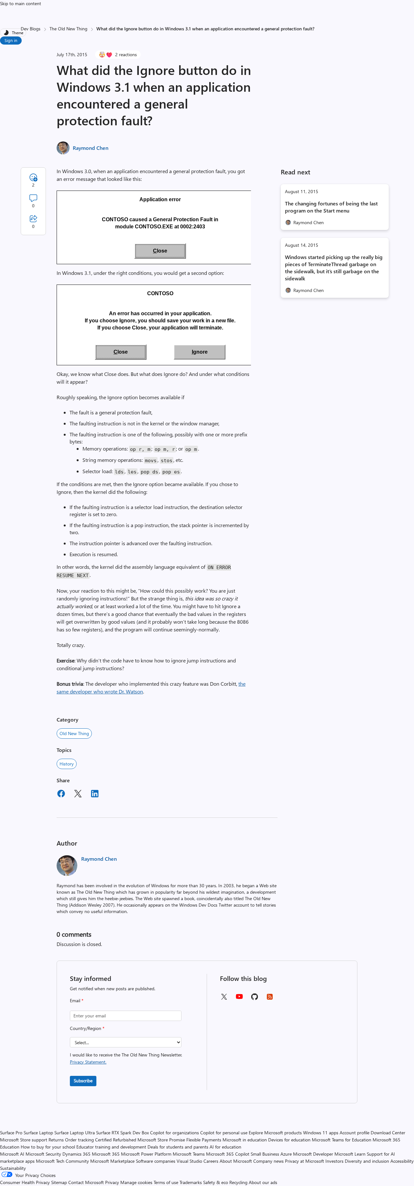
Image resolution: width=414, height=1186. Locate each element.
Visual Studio (189, 1161)
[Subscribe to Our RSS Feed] (270, 999)
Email (76, 1000)
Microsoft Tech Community (62, 1161)
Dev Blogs (30, 29)
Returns (56, 1140)
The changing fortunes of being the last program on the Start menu (331, 207)
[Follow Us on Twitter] (224, 999)
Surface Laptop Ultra (74, 1132)
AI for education (225, 1147)
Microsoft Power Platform (146, 1154)
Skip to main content (20, 3)
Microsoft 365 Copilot (227, 1154)
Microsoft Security (43, 1154)
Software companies (155, 1161)
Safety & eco (215, 1182)
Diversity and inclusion (367, 1161)
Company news (268, 1161)
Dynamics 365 (76, 1154)
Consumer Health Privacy (25, 1182)
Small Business (265, 1154)
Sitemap (59, 1182)
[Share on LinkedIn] (94, 794)
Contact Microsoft (86, 1182)
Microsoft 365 (106, 1154)
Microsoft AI (12, 1154)
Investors (334, 1161)
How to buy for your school (48, 1147)
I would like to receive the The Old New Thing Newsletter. (126, 1058)
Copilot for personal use (223, 1132)
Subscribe (83, 1080)
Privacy (112, 1182)
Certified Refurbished (115, 1140)
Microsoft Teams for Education (341, 1140)
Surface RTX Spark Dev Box (122, 1132)
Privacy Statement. (88, 1062)
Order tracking (79, 1140)
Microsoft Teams (189, 1154)
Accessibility (402, 1161)
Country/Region (87, 1028)
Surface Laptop (38, 1132)
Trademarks (191, 1182)
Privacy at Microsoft (304, 1161)
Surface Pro (11, 1132)
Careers (210, 1161)
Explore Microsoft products (275, 1132)
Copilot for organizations (174, 1132)
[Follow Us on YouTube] (239, 999)
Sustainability (13, 1168)
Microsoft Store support (23, 1140)
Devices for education (289, 1140)
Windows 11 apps (320, 1132)
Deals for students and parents (177, 1147)
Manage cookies (136, 1182)
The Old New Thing (68, 29)
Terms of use (166, 1182)
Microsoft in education (245, 1140)
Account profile (354, 1132)
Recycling (238, 1182)
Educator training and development (111, 1147)
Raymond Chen (90, 147)
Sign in (11, 40)
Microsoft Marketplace (112, 1161)
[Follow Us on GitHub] (254, 999)
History (67, 764)
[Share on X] (77, 794)
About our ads (263, 1182)
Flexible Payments (203, 1140)
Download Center (388, 1132)
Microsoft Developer (313, 1154)
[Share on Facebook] (61, 794)
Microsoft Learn (349, 1154)
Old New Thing (74, 733)
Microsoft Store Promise (161, 1140)
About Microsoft (236, 1161)
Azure (286, 1154)
